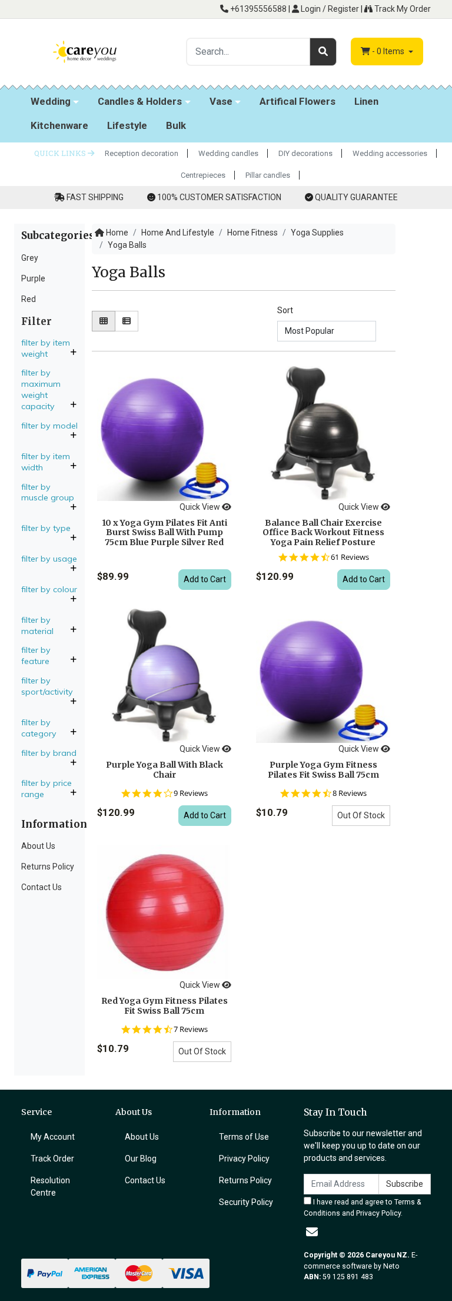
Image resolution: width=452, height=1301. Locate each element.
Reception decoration (141, 153)
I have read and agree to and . (362, 1207)
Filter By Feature (36, 655)
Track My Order (402, 9)
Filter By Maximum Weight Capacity (41, 389)
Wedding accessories (390, 153)
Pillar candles (267, 175)
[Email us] (312, 1232)
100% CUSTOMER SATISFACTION (219, 197)
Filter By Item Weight (45, 348)
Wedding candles (228, 153)
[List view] (126, 321)
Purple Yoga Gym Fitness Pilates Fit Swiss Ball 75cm (323, 769)
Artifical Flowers (297, 101)
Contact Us (41, 887)
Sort (285, 310)
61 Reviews (350, 557)
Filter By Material (38, 625)
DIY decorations (305, 153)
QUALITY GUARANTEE (356, 197)
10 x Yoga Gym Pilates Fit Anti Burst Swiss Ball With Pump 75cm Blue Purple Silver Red (164, 532)
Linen (366, 101)
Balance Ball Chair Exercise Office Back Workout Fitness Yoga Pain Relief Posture (323, 532)
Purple (33, 278)
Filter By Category (40, 728)
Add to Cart (205, 579)
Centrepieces (203, 175)
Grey (29, 258)
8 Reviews (350, 793)
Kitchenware (59, 125)
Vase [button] (221, 101)
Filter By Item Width (45, 462)
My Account (53, 1136)
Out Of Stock (361, 815)
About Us (38, 846)
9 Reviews (191, 793)
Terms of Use (244, 1136)
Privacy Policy (244, 1158)
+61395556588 (257, 9)
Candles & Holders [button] (140, 101)
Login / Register (329, 9)
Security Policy (246, 1202)
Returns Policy (47, 866)
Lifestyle (127, 125)
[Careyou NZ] (85, 51)
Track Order (52, 1158)
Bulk (176, 125)
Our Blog (141, 1158)
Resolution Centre (50, 1186)
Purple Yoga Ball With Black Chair (164, 769)
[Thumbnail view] (103, 321)
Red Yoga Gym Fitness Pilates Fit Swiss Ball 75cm (164, 1005)
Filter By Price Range (46, 788)
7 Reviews (191, 1029)
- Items (389, 51)
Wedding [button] (51, 101)
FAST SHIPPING (95, 197)
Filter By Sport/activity (48, 686)
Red (28, 299)
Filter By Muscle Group (47, 492)
